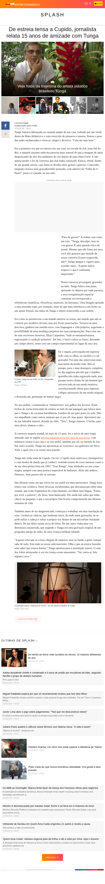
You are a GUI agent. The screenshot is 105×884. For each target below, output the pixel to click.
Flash (17, 13)
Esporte (92, 13)
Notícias (38, 13)
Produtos (6, 13)
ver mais (51, 857)
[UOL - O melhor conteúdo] (10, 4)
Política (49, 13)
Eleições (27, 13)
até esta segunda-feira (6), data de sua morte (65, 437)
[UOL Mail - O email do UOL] (86, 3)
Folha (82, 13)
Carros (60, 13)
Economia (72, 13)
